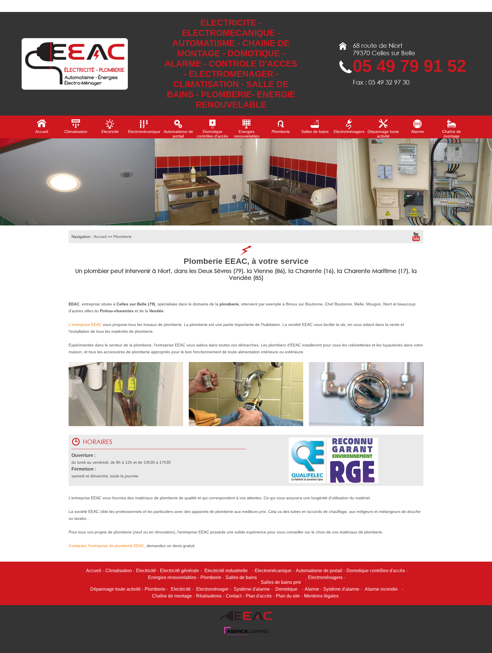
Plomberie (122, 236)
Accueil (100, 236)
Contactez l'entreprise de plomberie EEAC (106, 545)
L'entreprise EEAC (85, 324)
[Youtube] (416, 236)
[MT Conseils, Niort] (246, 634)
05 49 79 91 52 (409, 65)
